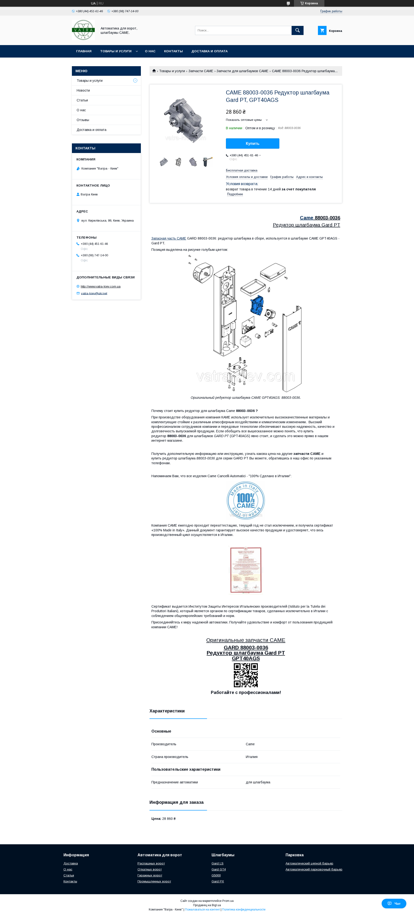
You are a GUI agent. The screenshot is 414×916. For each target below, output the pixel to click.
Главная (84, 51)
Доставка (70, 863)
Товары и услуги (116, 51)
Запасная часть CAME (168, 238)
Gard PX (218, 881)
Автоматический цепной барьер (309, 863)
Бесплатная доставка (241, 170)
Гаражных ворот (150, 875)
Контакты (173, 51)
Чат (398, 903)
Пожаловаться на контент (202, 909)
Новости (83, 90)
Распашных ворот (151, 863)
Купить (252, 143)
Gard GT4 (219, 869)
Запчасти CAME (201, 71)
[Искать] (298, 30)
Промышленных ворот (154, 881)
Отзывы (83, 120)
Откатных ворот (150, 869)
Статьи (82, 100)
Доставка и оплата (209, 51)
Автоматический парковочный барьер (314, 869)
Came (306, 217)
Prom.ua (228, 901)
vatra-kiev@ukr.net (94, 293)
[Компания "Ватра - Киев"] (83, 39)
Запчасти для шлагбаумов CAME (242, 71)
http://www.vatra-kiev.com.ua (101, 286)
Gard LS (218, 863)
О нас (150, 51)
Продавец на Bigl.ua (207, 905)
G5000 (216, 875)
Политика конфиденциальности (243, 909)
